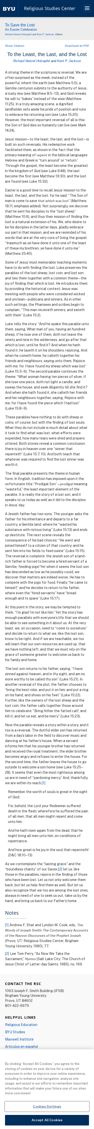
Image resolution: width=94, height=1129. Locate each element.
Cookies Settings (47, 1106)
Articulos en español (21, 1046)
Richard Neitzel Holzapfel (18, 34)
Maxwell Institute (19, 1039)
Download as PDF (77, 45)
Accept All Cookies (47, 1120)
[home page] (9, 8)
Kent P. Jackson (45, 34)
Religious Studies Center (49, 8)
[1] (44, 783)
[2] (60, 869)
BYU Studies (15, 1032)
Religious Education (21, 1024)
